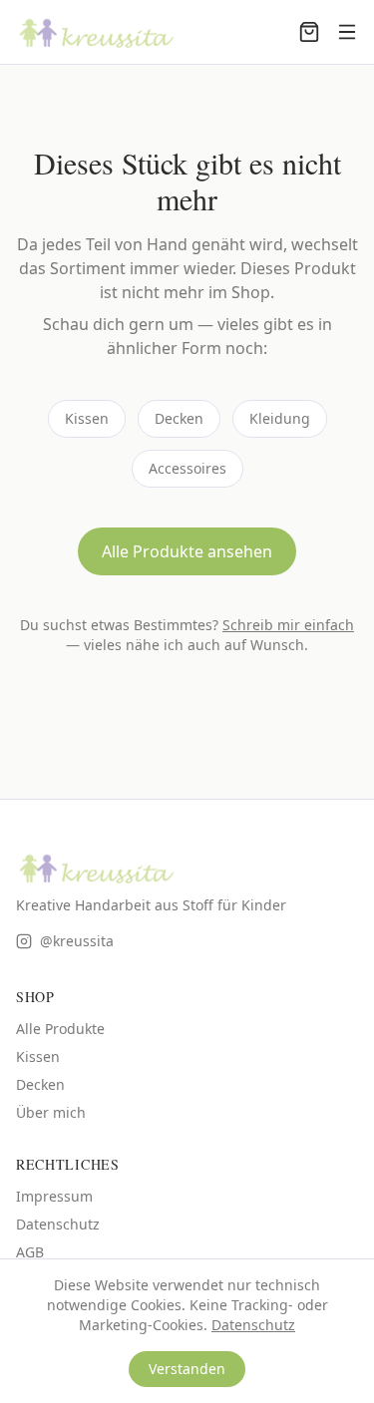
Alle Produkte (60, 1028)
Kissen (87, 418)
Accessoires (187, 468)
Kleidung (279, 418)
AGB (30, 1251)
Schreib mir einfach (288, 624)
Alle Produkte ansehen (187, 551)
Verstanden (187, 1368)
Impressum (54, 1196)
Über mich (51, 1112)
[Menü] (347, 32)
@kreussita (77, 940)
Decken (179, 418)
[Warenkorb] (309, 32)
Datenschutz (58, 1224)
